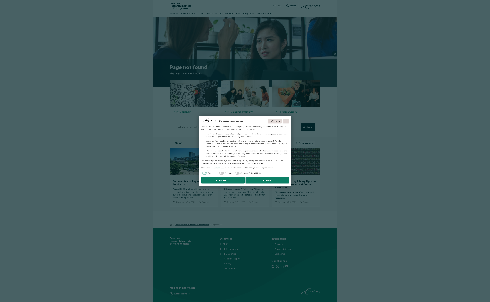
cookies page (219, 168)
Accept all (267, 180)
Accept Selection (223, 180)
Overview (276, 121)
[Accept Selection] (286, 121)
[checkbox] (209, 173)
